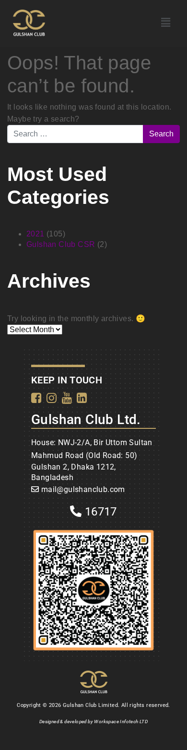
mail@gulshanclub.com (83, 489)
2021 (35, 234)
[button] (165, 22)
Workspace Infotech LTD (121, 721)
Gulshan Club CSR (60, 244)
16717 (99, 511)
